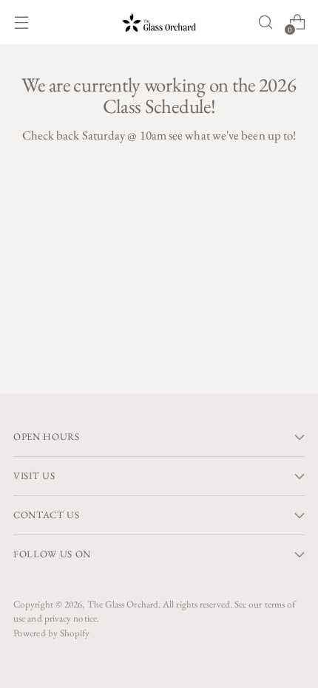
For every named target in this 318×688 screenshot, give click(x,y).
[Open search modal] (265, 22)
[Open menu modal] (21, 22)
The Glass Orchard (122, 604)
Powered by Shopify (51, 633)
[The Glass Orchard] (159, 22)
